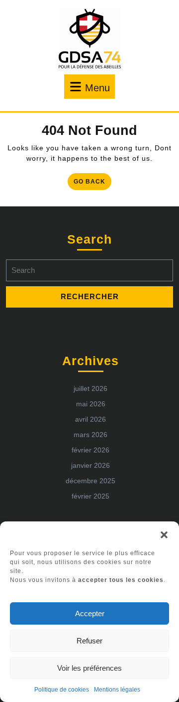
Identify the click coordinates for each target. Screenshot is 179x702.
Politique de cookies (61, 689)
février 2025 (90, 496)
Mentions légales (117, 689)
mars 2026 (90, 435)
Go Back (92, 183)
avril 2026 (90, 419)
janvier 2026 (90, 465)
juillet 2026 (90, 388)
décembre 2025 (90, 481)
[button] (164, 534)
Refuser (89, 641)
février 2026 (90, 450)
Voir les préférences (89, 668)
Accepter (89, 613)
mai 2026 (90, 404)
